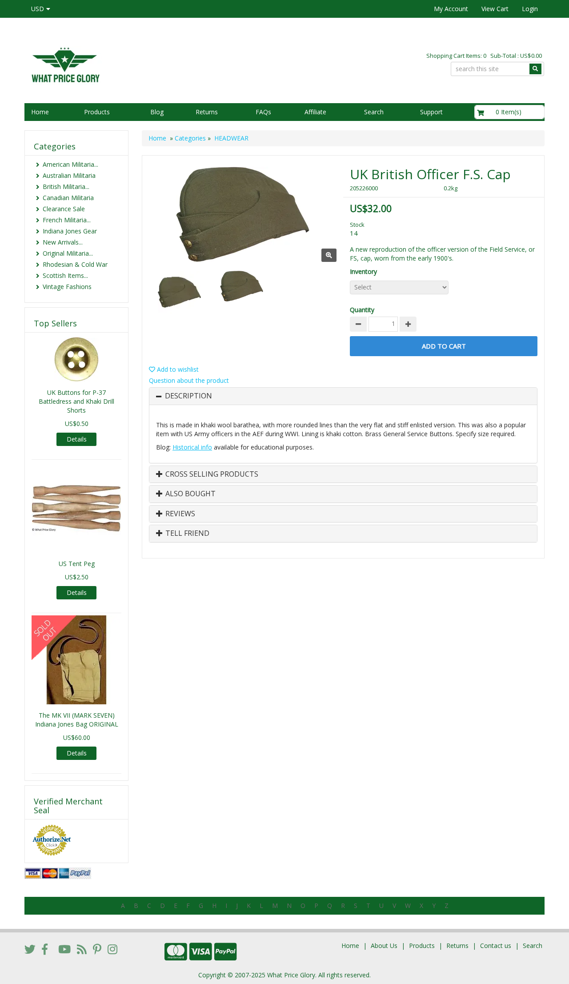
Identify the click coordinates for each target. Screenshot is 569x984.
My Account (451, 8)
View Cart (495, 8)
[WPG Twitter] (30, 948)
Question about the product (189, 380)
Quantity (362, 309)
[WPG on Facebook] (45, 948)
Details (77, 439)
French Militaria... (67, 220)
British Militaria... (66, 186)
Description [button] (188, 396)
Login (530, 8)
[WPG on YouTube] (64, 948)
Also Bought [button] (190, 494)
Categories (190, 138)
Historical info (192, 447)
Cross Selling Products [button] (211, 474)
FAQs (263, 112)
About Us (384, 945)
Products (97, 112)
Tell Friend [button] (186, 534)
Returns (207, 112)
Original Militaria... (68, 253)
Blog (157, 112)
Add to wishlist (177, 369)
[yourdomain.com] (150, 64)
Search (374, 112)
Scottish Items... (65, 275)
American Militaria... (70, 164)
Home (40, 112)
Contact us (495, 945)
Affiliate (315, 112)
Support (431, 112)
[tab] (343, 396)
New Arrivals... (63, 242)
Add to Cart (444, 345)
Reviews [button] (179, 514)
